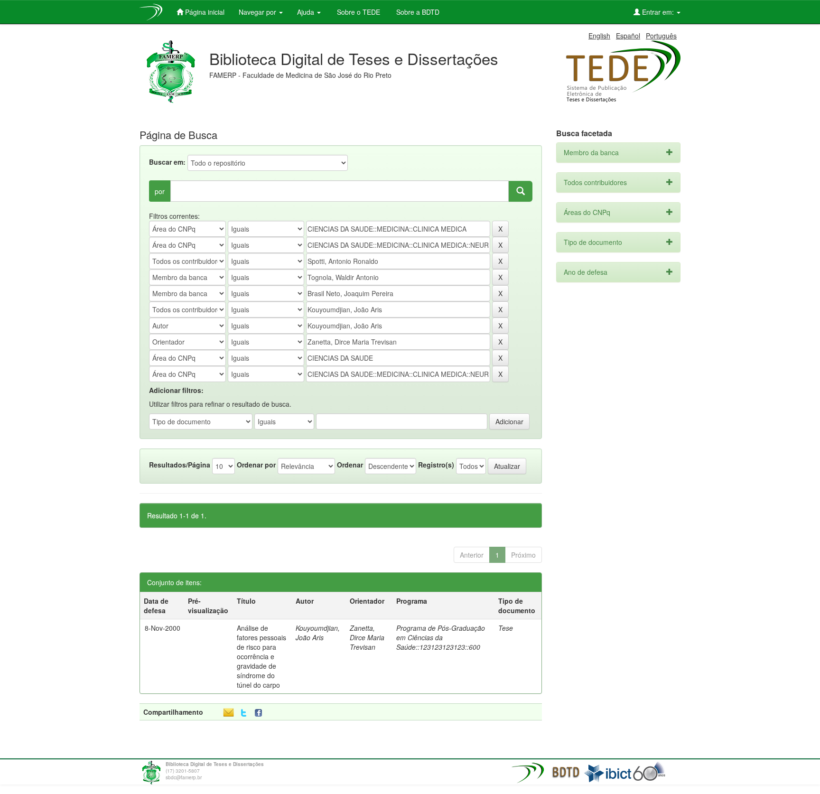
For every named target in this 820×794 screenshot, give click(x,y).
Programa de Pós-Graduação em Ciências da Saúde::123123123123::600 (440, 637)
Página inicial (203, 12)
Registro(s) (436, 464)
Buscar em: (167, 162)
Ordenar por (256, 464)
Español (628, 35)
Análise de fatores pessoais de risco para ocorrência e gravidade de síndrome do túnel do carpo (261, 656)
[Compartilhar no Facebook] (260, 713)
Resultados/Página (179, 464)
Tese (505, 628)
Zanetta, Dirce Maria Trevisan (367, 637)
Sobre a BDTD (416, 12)
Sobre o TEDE (357, 12)
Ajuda (306, 12)
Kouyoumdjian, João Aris (318, 632)
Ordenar (350, 464)
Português (661, 35)
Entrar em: (658, 12)
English (599, 35)
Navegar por (258, 12)
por (160, 191)
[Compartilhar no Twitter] (243, 713)
